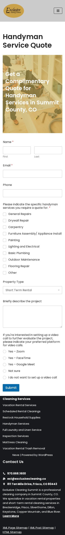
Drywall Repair (18, 221)
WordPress (45, 455)
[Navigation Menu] (58, 11)
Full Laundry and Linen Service (22, 430)
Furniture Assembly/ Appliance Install (35, 234)
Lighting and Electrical (23, 247)
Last (36, 156)
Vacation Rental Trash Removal (24, 448)
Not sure (14, 371)
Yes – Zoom (16, 352)
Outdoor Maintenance (24, 260)
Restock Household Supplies (21, 417)
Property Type (13, 282)
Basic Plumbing (19, 253)
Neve (15, 455)
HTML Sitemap (12, 532)
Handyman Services (16, 424)
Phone (7, 185)
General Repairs (19, 214)
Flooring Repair (19, 266)
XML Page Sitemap (15, 528)
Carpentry (15, 227)
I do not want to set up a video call (32, 378)
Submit (11, 388)
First (5, 156)
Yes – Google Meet (21, 364)
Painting (14, 240)
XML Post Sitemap (42, 528)
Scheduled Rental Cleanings (21, 411)
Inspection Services (16, 436)
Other (12, 273)
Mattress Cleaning (15, 442)
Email (8, 165)
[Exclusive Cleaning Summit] (13, 11)
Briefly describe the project (22, 301)
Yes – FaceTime (19, 358)
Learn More (11, 516)
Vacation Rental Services (19, 405)
